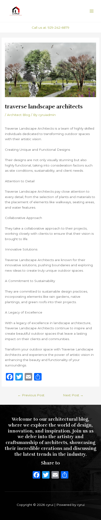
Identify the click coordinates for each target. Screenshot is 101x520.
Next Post (73, 395)
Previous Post (31, 395)
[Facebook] (36, 475)
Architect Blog (18, 115)
